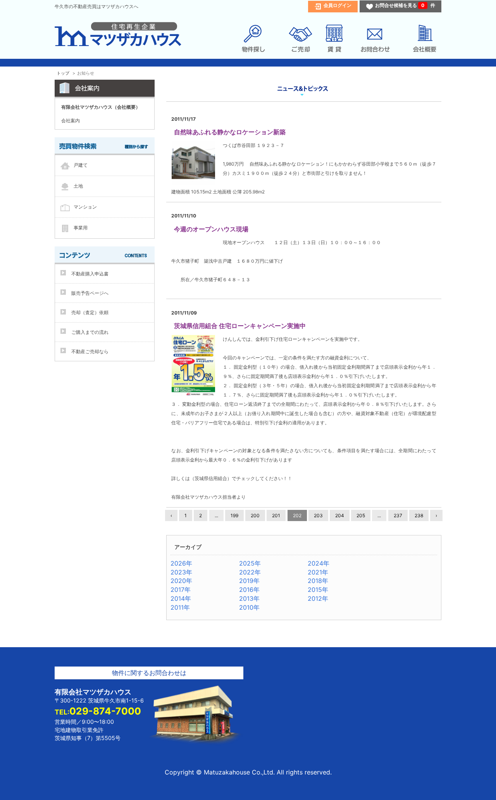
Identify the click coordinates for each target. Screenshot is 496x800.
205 (360, 515)
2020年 (181, 581)
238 (419, 515)
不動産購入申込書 (89, 274)
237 (398, 515)
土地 (78, 186)
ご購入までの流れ (89, 332)
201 (276, 515)
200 (255, 515)
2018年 (318, 581)
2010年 (249, 607)
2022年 (250, 572)
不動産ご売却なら (89, 351)
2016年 (249, 589)
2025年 (250, 563)
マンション (85, 207)
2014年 (180, 598)
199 (234, 515)
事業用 (81, 228)
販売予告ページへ (89, 293)
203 (318, 515)
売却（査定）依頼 (89, 312)
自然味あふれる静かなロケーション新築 (230, 132)
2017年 (180, 589)
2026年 (181, 563)
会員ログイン (337, 5)
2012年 (318, 598)
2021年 (318, 572)
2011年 (180, 607)
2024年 (318, 563)
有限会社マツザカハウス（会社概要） (100, 107)
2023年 (181, 572)
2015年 (318, 589)
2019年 (249, 581)
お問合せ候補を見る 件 (405, 5)
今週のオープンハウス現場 (211, 229)
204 (339, 515)
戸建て (81, 165)
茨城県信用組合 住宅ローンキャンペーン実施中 (240, 326)
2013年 (249, 598)
